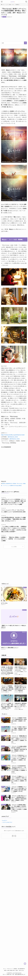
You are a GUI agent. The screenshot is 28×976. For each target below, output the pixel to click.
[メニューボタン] (1, 1)
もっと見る (14, 546)
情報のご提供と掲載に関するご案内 (11, 970)
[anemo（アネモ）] (14, 1)
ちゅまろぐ (4, 820)
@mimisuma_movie (13, 437)
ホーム (4, 968)
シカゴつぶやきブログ (7, 822)
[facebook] (13, 836)
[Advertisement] (14, 30)
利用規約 (15, 968)
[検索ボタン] (26, 1)
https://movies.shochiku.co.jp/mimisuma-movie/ (13, 435)
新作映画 (4, 16)
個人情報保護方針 (21, 968)
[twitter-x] (15, 836)
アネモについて (10, 968)
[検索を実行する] (25, 43)
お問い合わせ (21, 970)
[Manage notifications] (25, 963)
